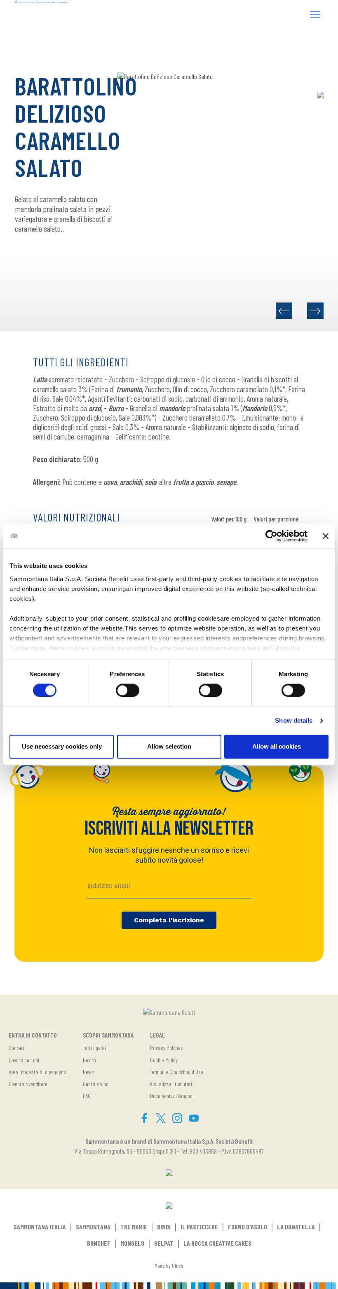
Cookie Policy (164, 1059)
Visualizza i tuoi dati (171, 1083)
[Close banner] (326, 536)
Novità (89, 1059)
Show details (293, 720)
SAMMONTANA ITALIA (40, 1227)
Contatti (17, 1047)
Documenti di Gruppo (171, 1095)
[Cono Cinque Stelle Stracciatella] (284, 310)
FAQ (87, 1095)
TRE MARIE (133, 1227)
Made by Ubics (169, 1265)
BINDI (164, 1227)
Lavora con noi (24, 1059)
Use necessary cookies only (62, 746)
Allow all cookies (276, 746)
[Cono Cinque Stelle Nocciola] (315, 310)
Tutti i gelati (95, 1047)
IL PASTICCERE (199, 1227)
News (88, 1071)
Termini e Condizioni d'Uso (176, 1071)
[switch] (127, 690)
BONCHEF (98, 1243)
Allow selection (169, 746)
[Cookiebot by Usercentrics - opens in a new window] (271, 536)
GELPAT (164, 1243)
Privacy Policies (166, 1047)
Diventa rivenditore (28, 1083)
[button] (315, 15)
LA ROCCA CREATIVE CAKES (217, 1243)
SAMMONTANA (93, 1227)
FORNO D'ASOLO (247, 1227)
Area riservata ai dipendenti (37, 1071)
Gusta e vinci (96, 1083)
